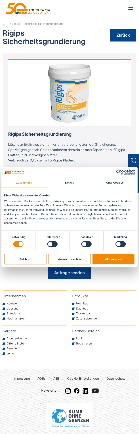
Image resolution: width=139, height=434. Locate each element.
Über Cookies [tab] (115, 182)
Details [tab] (69, 182)
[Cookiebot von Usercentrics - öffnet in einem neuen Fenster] (119, 172)
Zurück (123, 35)
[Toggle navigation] (130, 8)
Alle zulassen (113, 259)
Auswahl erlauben (69, 259)
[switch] (52, 244)
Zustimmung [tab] (24, 182)
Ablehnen (25, 259)
